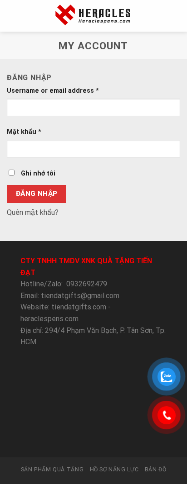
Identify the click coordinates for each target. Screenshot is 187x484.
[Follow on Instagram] (71, 441)
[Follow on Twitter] (82, 441)
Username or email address (53, 91)
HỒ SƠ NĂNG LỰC (114, 469)
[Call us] (104, 441)
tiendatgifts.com (78, 307)
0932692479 (86, 284)
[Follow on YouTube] (126, 441)
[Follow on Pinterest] (115, 441)
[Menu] (12, 16)
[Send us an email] (93, 441)
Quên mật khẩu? (33, 212)
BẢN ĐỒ (156, 469)
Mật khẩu (24, 132)
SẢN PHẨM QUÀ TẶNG (52, 469)
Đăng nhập (37, 194)
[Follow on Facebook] (60, 441)
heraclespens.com (49, 318)
